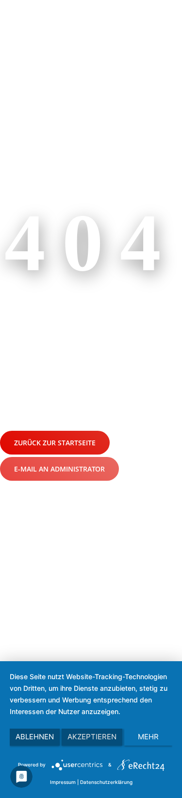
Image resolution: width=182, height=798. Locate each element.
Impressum (63, 782)
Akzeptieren (91, 736)
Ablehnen (35, 736)
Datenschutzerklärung (106, 782)
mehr (148, 736)
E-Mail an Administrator (59, 468)
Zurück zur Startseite (55, 442)
